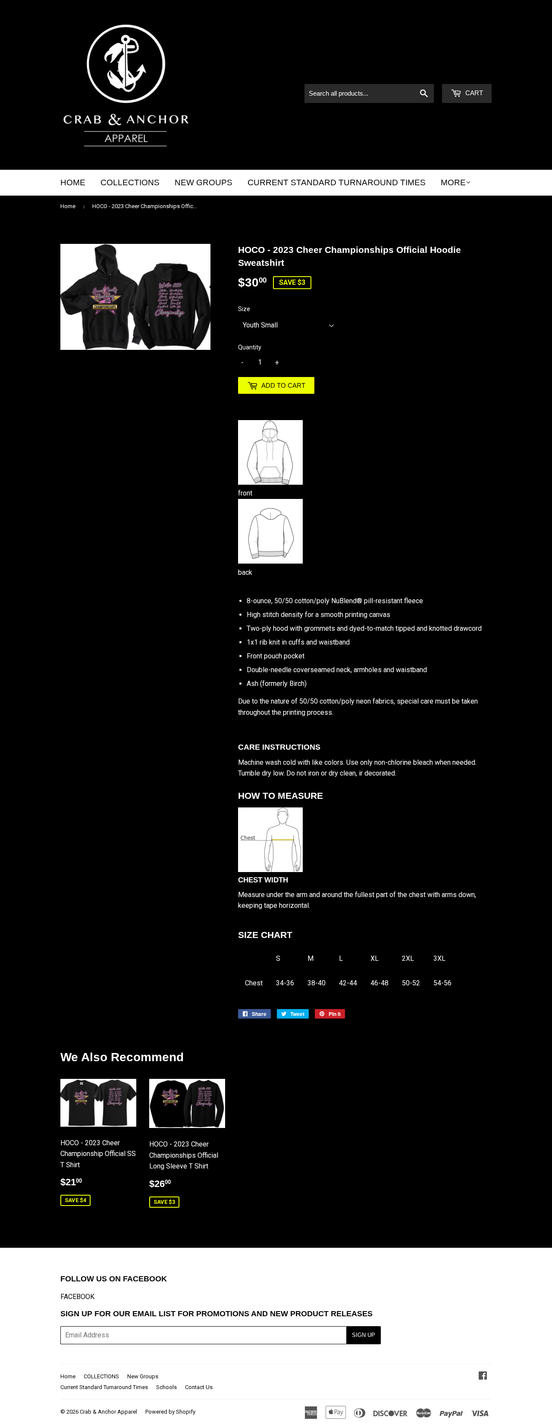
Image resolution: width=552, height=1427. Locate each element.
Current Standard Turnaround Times (337, 182)
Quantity (249, 347)
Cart (473, 93)
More (453, 182)
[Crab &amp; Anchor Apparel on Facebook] (482, 1376)
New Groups (203, 182)
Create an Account (466, 72)
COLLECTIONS (130, 182)
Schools (166, 1387)
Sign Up (363, 1335)
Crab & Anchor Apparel (108, 1411)
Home (72, 182)
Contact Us (199, 1387)
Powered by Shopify (170, 1411)
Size (244, 308)
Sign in (418, 72)
